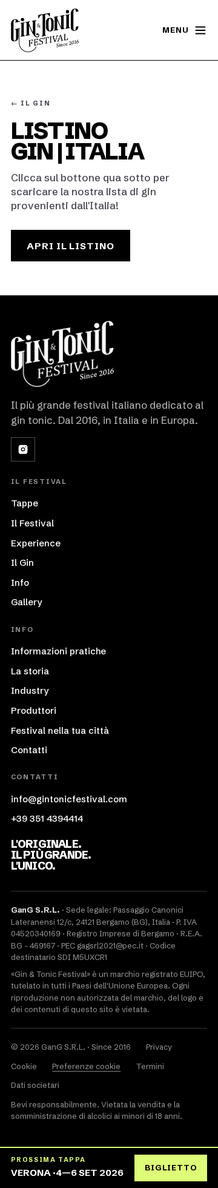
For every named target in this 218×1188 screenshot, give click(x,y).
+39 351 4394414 (47, 818)
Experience (36, 543)
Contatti (29, 750)
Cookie (24, 1066)
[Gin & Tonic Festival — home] (45, 30)
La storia (30, 671)
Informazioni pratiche (58, 651)
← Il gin (31, 103)
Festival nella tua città (60, 730)
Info (20, 582)
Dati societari (35, 1085)
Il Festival (32, 523)
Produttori (33, 710)
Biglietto (171, 1167)
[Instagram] (23, 449)
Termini (150, 1066)
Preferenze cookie (86, 1066)
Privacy (159, 1047)
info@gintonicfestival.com (69, 799)
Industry (29, 690)
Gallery (26, 602)
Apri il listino (70, 246)
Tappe (24, 503)
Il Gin (22, 562)
